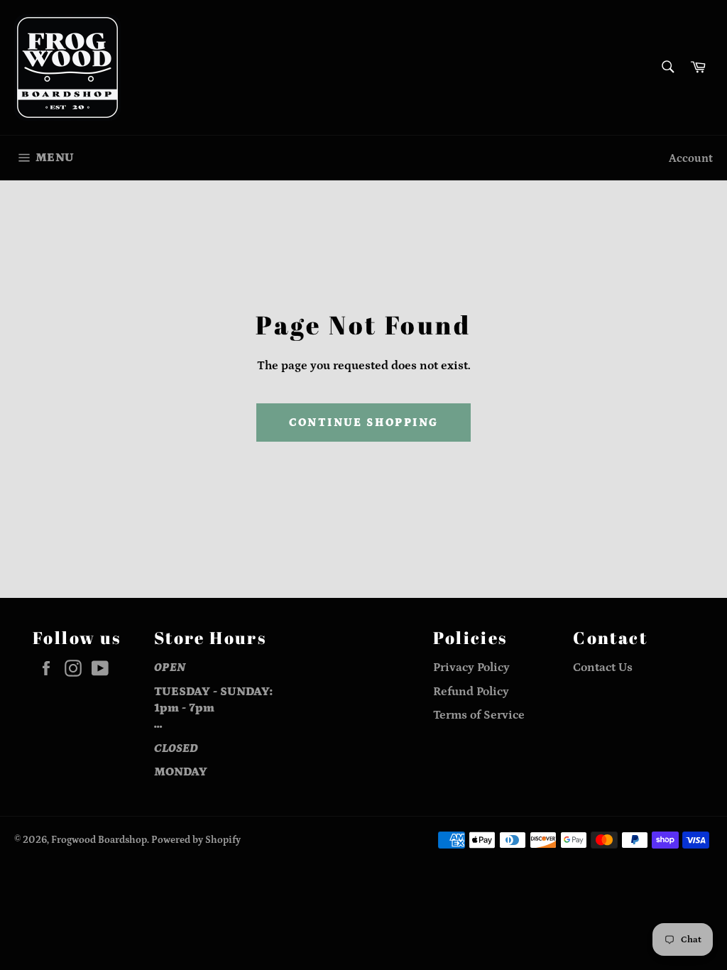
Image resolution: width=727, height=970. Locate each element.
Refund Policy (471, 692)
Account (691, 158)
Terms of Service (479, 715)
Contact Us (603, 667)
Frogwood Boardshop (99, 840)
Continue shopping (364, 422)
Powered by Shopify (196, 840)
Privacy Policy (471, 667)
